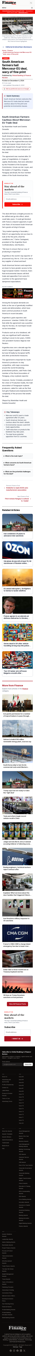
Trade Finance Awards (8, 1266)
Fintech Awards (23, 1183)
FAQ (3, 1148)
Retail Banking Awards (8, 1317)
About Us (4, 1076)
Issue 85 (21, 1076)
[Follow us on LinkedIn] (21, 1351)
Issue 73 (21, 1111)
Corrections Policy (7, 1293)
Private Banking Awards (8, 1309)
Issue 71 (21, 1117)
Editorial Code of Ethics (8, 1296)
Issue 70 (21, 1120)
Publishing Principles (7, 1287)
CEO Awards (22, 1154)
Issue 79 (21, 1094)
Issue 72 (21, 1114)
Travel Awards (6, 1279)
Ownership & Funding (8, 1290)
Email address (6, 1061)
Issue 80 (21, 1091)
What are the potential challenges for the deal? (17, 473)
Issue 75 (21, 1105)
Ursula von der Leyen (20, 167)
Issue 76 (21, 1103)
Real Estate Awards (7, 1245)
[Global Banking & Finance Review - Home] (9, 3)
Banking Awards (23, 1215)
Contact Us (5, 1087)
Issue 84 (21, 1079)
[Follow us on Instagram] (14, 1351)
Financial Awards (7, 1306)
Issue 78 (21, 1097)
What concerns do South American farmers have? (17, 464)
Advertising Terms (7, 1101)
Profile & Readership (8, 1084)
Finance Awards (23, 1226)
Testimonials (5, 1142)
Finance (10, 50)
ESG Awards (22, 1196)
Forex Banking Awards (25, 1199)
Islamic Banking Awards (8, 1242)
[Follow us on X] (24, 1351)
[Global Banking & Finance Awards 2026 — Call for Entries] (17, 293)
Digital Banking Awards (25, 1223)
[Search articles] (31, 2)
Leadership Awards (7, 1239)
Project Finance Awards (8, 1248)
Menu (4, 8)
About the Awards (7, 1131)
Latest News (5, 1090)
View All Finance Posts (17, 1004)
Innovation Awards (24, 1202)
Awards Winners (6, 1137)
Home (4, 50)
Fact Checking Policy (8, 1303)
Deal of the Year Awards (26, 1165)
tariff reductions (23, 335)
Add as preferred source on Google (17, 89)
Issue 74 (21, 1108)
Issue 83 (21, 1082)
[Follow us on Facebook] (17, 1351)
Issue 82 (21, 1085)
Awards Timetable (7, 1134)
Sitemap (15, 1347)
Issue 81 (21, 1088)
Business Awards (23, 1141)
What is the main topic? (14, 456)
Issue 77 (21, 1100)
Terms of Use (6, 1098)
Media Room (5, 1145)
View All (21, 1123)
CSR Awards (22, 1162)
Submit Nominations (7, 1140)
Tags (20, 1347)
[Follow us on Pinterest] (11, 1351)
